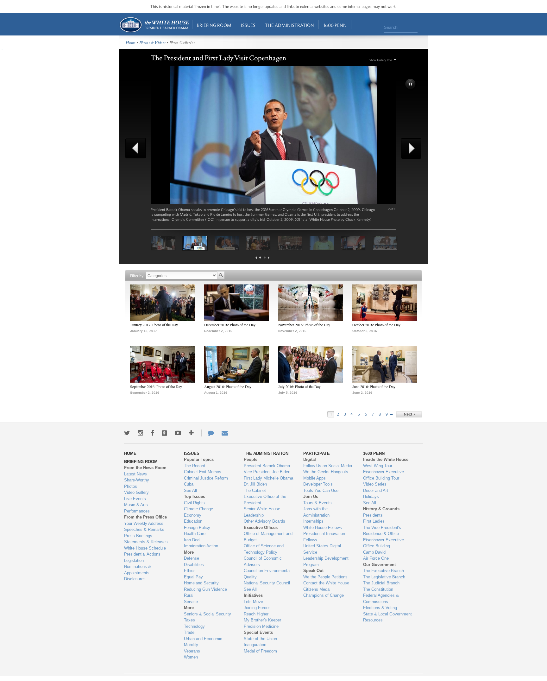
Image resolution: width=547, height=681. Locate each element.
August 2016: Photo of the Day (227, 386)
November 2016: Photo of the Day (304, 324)
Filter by (136, 275)
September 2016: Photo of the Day (156, 386)
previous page (256, 257)
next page (268, 257)
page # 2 (264, 257)
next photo (409, 148)
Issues (248, 25)
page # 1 (260, 257)
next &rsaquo (409, 414)
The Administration (289, 25)
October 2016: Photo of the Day (376, 324)
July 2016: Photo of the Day (299, 386)
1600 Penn (335, 25)
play (411, 85)
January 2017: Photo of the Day (154, 324)
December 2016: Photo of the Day (229, 324)
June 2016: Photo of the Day (373, 386)
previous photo (138, 148)
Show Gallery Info (380, 60)
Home (154, 24)
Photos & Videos (152, 43)
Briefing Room (214, 25)
